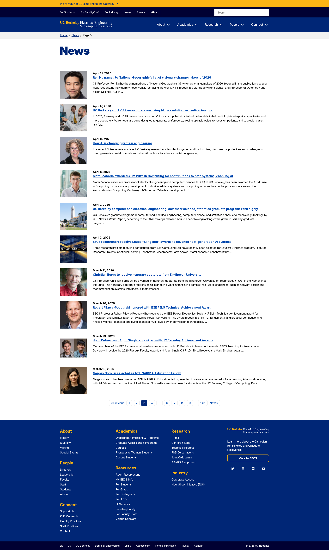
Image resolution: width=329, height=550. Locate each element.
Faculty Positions (70, 521)
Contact (65, 531)
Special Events (69, 452)
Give (154, 12)
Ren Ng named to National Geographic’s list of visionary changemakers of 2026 (152, 77)
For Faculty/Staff (90, 12)
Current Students (126, 457)
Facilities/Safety (126, 509)
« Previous (118, 403)
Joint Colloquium (182, 457)
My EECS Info (124, 479)
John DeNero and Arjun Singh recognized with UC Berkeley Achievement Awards (153, 340)
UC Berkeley (83, 545)
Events (141, 12)
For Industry (112, 12)
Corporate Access (183, 479)
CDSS (128, 545)
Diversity (65, 442)
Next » (215, 403)
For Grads (122, 489)
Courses (121, 447)
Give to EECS (248, 458)
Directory (65, 469)
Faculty (64, 479)
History (64, 437)
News (128, 12)
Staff (63, 484)
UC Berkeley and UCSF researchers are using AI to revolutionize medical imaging (153, 110)
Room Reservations (128, 474)
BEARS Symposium (184, 462)
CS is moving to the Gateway (96, 3)
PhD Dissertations (183, 452)
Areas (175, 437)
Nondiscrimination (165, 545)
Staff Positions (69, 526)
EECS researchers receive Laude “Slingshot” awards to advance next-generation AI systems (162, 242)
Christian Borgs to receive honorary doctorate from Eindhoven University (147, 274)
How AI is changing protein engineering (122, 143)
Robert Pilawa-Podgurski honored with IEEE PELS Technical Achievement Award (152, 307)
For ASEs (121, 499)
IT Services (123, 504)
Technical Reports (183, 447)
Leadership (67, 474)
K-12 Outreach (69, 516)
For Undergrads (125, 494)
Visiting (64, 447)
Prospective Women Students (134, 452)
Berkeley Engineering (107, 545)
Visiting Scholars (126, 519)
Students (65, 489)
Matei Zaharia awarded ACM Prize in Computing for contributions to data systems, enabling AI (163, 176)
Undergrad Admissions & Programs (137, 437)
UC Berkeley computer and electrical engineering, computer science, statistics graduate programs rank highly (175, 209)
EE (61, 545)
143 (202, 403)
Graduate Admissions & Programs (136, 442)
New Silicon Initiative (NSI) (188, 484)
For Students (67, 12)
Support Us (67, 511)
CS (69, 545)
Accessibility (143, 545)
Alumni (64, 494)
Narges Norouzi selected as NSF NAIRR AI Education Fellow (137, 373)
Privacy (185, 545)
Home (64, 35)
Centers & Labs (181, 442)
